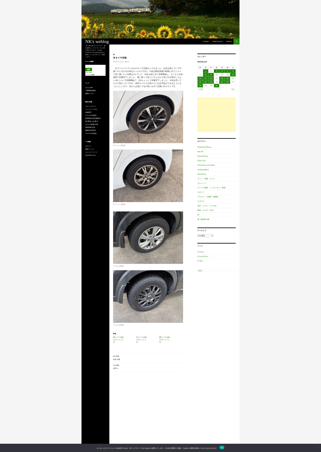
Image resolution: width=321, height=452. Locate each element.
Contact (206, 41)
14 (200, 78)
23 (211, 82)
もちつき (116, 357)
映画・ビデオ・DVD (205, 210)
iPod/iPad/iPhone (204, 147)
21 (200, 82)
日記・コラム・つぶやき (207, 206)
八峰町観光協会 (90, 90)
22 (206, 82)
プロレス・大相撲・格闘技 (207, 197)
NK (128, 62)
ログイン (88, 146)
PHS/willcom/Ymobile (206, 165)
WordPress (201, 174)
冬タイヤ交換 (141, 337)
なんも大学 (89, 87)
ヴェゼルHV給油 (90, 115)
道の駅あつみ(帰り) (91, 121)
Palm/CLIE (201, 160)
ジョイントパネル (91, 109)
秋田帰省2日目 (90, 127)
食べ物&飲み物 (203, 219)
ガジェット (201, 183)
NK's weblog (97, 41)
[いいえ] (318, 448)
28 (200, 85)
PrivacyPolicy (217, 41)
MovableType (202, 156)
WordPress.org (90, 155)
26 (227, 82)
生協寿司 (88, 112)
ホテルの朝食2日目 (91, 124)
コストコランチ (90, 106)
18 (222, 78)
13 (233, 75)
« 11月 (200, 89)
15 (206, 78)
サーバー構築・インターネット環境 (211, 188)
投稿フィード (89, 149)
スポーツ (200, 192)
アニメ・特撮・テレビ (206, 178)
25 (222, 82)
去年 (165, 68)
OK (222, 447)
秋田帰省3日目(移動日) (93, 118)
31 (217, 85)
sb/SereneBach (203, 169)
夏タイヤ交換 (118, 337)
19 (227, 78)
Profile (229, 41)
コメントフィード (91, 152)
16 (211, 78)
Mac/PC (200, 151)
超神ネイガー (89, 93)
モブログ (200, 201)
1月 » (233, 89)
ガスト (116, 366)
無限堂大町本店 (90, 130)
